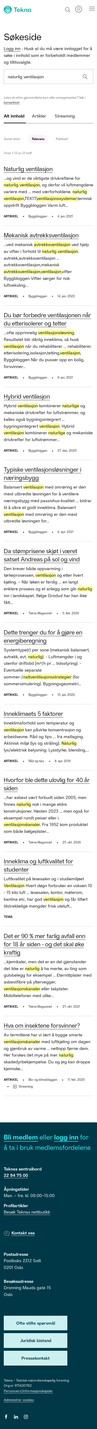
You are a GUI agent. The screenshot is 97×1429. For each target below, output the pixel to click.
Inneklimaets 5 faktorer (33, 713)
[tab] (14, 118)
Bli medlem (21, 1137)
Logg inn (12, 48)
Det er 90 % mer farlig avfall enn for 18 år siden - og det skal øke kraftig (44, 944)
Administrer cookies (19, 1400)
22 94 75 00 (16, 1175)
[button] (68, 9)
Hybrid (27, 396)
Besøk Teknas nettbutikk (27, 1211)
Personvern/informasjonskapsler (28, 1391)
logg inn (66, 1137)
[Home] (17, 10)
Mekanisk (41, 235)
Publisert (62, 139)
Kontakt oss (23, 1232)
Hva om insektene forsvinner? (42, 1025)
